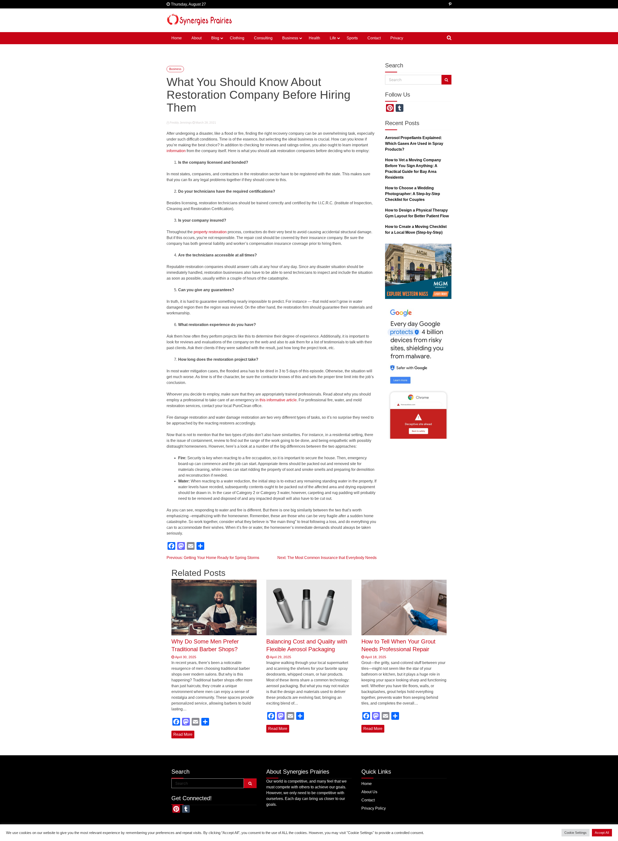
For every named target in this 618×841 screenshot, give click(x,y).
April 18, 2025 (375, 657)
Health (314, 38)
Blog (215, 38)
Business (290, 38)
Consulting (263, 38)
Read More (182, 734)
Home (176, 38)
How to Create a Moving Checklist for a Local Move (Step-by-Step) (416, 229)
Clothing (237, 38)
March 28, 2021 (205, 122)
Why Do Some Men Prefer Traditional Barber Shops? (205, 645)
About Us (369, 792)
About (196, 38)
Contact (374, 38)
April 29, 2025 (280, 657)
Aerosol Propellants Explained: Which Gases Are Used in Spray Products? (414, 143)
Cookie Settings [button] (575, 832)
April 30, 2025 (185, 657)
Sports (352, 38)
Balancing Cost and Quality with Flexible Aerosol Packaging (306, 645)
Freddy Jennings (180, 122)
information (176, 151)
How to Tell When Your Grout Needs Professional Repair (398, 645)
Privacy (396, 38)
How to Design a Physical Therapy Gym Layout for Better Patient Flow (417, 213)
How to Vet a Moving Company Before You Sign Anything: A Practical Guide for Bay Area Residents (413, 168)
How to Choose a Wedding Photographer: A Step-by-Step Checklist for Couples (412, 194)
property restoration (210, 232)
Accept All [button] (602, 832)
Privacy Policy (373, 808)
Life (333, 38)
